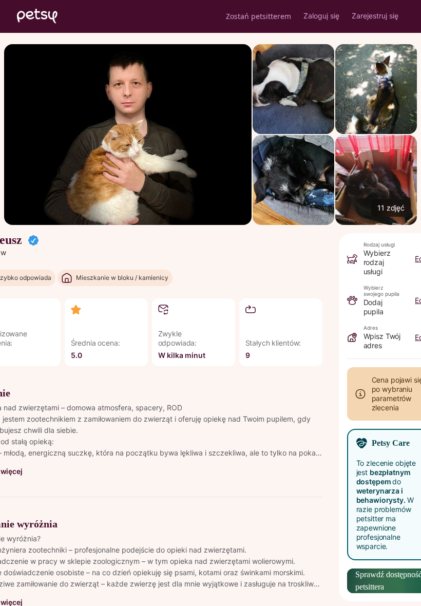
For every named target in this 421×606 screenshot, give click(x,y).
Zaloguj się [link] (321, 15)
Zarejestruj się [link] (375, 15)
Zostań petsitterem (258, 16)
